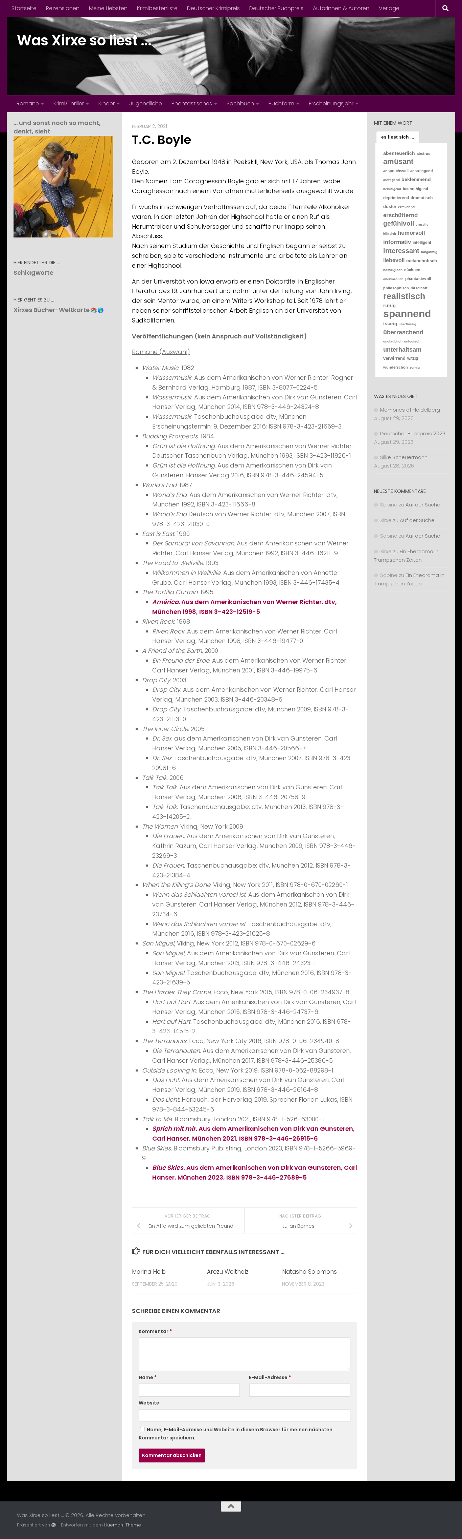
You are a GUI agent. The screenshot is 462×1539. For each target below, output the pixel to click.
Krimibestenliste (157, 8)
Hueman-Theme (122, 1525)
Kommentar (155, 1331)
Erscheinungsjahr (331, 103)
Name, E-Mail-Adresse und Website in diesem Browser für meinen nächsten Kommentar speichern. (235, 1433)
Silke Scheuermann (404, 457)
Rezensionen (62, 8)
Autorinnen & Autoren (341, 8)
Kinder (106, 103)
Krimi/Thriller (68, 103)
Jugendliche (145, 103)
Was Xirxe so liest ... (84, 40)
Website (149, 1402)
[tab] (397, 137)
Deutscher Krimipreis (213, 8)
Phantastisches (191, 103)
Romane (28, 103)
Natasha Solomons (309, 1272)
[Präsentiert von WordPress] (53, 1525)
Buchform (281, 103)
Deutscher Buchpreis (276, 8)
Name (148, 1377)
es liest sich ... (397, 137)
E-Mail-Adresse (270, 1377)
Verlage (389, 8)
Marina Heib (149, 1272)
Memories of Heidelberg (410, 409)
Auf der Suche (423, 504)
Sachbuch (240, 103)
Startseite (24, 8)
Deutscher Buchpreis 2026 (412, 433)
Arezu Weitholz (228, 1272)
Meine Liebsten (108, 8)
